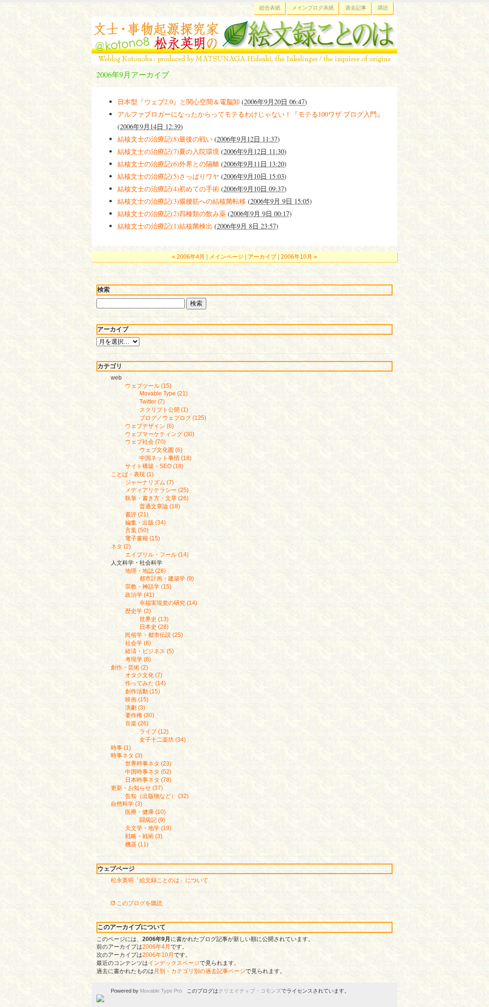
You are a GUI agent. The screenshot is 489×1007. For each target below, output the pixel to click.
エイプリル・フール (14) (157, 554)
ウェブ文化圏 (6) (160, 450)
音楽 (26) (137, 723)
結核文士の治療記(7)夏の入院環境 (168, 151)
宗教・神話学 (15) (148, 586)
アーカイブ (262, 256)
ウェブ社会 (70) (145, 441)
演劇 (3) (135, 707)
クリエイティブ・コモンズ (249, 991)
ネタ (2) (121, 546)
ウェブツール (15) (148, 386)
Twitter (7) (152, 401)
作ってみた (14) (145, 683)
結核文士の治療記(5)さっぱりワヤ (168, 176)
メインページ (226, 256)
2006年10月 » (299, 256)
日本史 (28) (154, 627)
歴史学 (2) (138, 611)
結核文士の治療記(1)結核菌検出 (165, 225)
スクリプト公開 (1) (163, 409)
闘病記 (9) (152, 820)
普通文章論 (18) (159, 506)
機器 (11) (137, 844)
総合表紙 (269, 8)
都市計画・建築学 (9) (166, 578)
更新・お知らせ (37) (137, 788)
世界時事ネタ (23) (148, 763)
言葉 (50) (137, 530)
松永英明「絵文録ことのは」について (159, 880)
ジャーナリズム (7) (149, 482)
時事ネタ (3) (126, 755)
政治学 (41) (139, 594)
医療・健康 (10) (145, 812)
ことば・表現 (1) (132, 474)
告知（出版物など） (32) (157, 796)
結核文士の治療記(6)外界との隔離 (168, 163)
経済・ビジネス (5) (149, 651)
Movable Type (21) (163, 393)
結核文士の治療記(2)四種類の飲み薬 (171, 213)
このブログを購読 (139, 903)
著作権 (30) (139, 715)
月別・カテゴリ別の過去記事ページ (199, 971)
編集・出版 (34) (145, 522)
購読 (383, 8)
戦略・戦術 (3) (143, 836)
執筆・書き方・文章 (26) (157, 498)
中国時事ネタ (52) (148, 771)
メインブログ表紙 (313, 8)
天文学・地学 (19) (148, 828)
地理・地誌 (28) (145, 571)
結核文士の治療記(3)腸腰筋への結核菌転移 (181, 201)
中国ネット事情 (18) (165, 458)
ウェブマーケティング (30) (159, 434)
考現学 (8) (138, 659)
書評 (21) (137, 514)
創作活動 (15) (142, 691)
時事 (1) (121, 747)
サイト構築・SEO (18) (154, 466)
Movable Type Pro (161, 991)
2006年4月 (156, 946)
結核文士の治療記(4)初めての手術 (168, 188)
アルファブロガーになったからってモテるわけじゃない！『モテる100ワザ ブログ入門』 (250, 114)
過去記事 (355, 8)
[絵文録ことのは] (244, 58)
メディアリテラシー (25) (157, 490)
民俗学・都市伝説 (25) (154, 635)
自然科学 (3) (126, 803)
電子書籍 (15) (142, 538)
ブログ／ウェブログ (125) (172, 418)
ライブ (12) (154, 731)
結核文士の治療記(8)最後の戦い (165, 138)
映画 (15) (137, 699)
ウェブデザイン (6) (149, 426)
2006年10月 (158, 955)
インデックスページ (174, 963)
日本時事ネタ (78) (148, 780)
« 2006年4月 (188, 256)
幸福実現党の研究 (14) (168, 603)
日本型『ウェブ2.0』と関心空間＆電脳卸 (178, 101)
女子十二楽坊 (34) (162, 739)
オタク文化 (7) (143, 675)
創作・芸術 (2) (129, 667)
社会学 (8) (138, 643)
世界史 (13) (154, 619)
